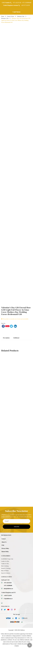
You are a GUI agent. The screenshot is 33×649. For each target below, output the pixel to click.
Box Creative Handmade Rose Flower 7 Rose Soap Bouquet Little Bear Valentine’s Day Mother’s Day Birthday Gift (16, 362)
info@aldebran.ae (8, 588)
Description (6, 338)
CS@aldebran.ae (8, 598)
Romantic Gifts (5, 18)
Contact (4, 538)
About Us (4, 542)
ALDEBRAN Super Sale (7, 559)
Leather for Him (5, 561)
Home (2, 16)
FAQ (3, 545)
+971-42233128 (17, 2)
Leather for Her (5, 563)
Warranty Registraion (16, 9)
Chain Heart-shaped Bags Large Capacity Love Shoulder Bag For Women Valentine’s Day (16, 397)
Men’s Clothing (5, 566)
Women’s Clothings (5, 568)
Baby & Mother (5, 570)
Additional (16, 338)
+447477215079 (25, 5)
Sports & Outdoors (5, 573)
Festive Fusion (10, 16)
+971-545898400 (26, 2)
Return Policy (5, 551)
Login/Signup (16, 12)
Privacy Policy (5, 548)
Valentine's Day (20, 16)
